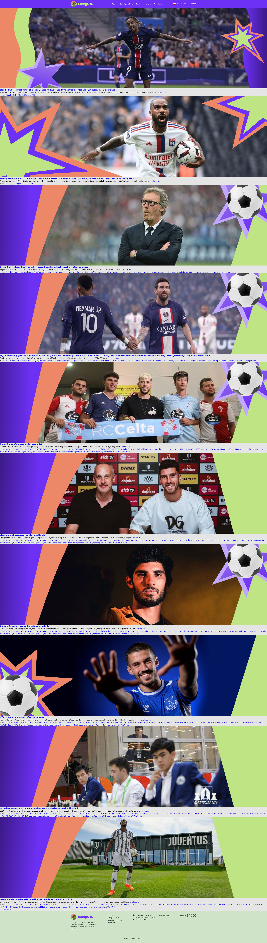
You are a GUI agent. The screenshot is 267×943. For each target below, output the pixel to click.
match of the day (111, 272)
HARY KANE (111, 449)
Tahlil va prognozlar (143, 4)
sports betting (165, 272)
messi (127, 272)
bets (12, 272)
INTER (119, 449)
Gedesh (115, 631)
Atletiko (24, 449)
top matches (200, 272)
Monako (27, 95)
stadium (190, 272)
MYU (262, 449)
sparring (99, 452)
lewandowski (76, 272)
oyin (24, 452)
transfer (96, 907)
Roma (63, 452)
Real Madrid (55, 452)
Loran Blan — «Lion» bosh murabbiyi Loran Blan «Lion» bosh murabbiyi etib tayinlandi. (44, 267)
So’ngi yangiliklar (126, 4)
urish (118, 452)
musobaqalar (245, 449)
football (41, 272)
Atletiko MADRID (35, 449)
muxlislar (256, 449)
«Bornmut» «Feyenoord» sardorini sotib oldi (23, 535)
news (133, 272)
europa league (27, 272)
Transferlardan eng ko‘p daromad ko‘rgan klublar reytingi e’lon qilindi (36, 899)
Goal (60, 272)
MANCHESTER (194, 449)
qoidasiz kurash (43, 452)
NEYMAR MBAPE (14, 452)
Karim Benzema (129, 449)
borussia (86, 449)
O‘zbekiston (32, 816)
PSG (34, 452)
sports (156, 272)
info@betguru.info (140, 920)
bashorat (61, 449)
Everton (109, 722)
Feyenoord (118, 540)
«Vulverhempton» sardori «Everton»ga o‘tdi (22, 717)
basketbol (70, 449)
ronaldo (149, 272)
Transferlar (158, 4)
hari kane (67, 272)
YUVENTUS (126, 452)
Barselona (53, 449)
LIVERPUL (183, 449)
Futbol (114, 4)
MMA (237, 449)
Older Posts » (5, 910)
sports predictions (179, 272)
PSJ (33, 95)
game (55, 272)
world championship (227, 272)
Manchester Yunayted (210, 449)
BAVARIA (79, 449)
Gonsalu (122, 631)
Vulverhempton (125, 634)
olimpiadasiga (43, 816)
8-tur (8, 361)
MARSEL (20, 95)
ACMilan (9, 449)
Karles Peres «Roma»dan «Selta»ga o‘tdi (21, 444)
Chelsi (102, 449)
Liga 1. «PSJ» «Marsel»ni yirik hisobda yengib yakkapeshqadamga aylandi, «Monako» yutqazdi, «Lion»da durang (57, 90)
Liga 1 (8, 95)
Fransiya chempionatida (64, 361)
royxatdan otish (80, 452)
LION (13, 95)
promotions (140, 272)
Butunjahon (105, 813)
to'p (114, 452)
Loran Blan (92, 272)
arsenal (17, 449)
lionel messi (163, 449)
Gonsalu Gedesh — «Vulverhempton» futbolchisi (24, 626)
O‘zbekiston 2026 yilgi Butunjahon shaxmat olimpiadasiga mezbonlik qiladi (39, 808)
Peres (29, 452)
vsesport (214, 272)
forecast (48, 272)
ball (7, 272)
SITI (94, 452)
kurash (150, 449)
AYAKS (45, 449)
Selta (89, 452)
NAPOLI (3, 452)
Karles (139, 449)
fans (35, 272)
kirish (144, 449)
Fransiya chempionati (15, 184)
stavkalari (108, 452)
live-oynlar (173, 449)
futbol (108, 631)
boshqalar (95, 449)
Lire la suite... (161, 93)
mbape (122, 272)
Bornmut (87, 540)
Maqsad (223, 449)
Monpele (33, 184)
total (208, 272)
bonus (17, 272)
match (100, 272)
